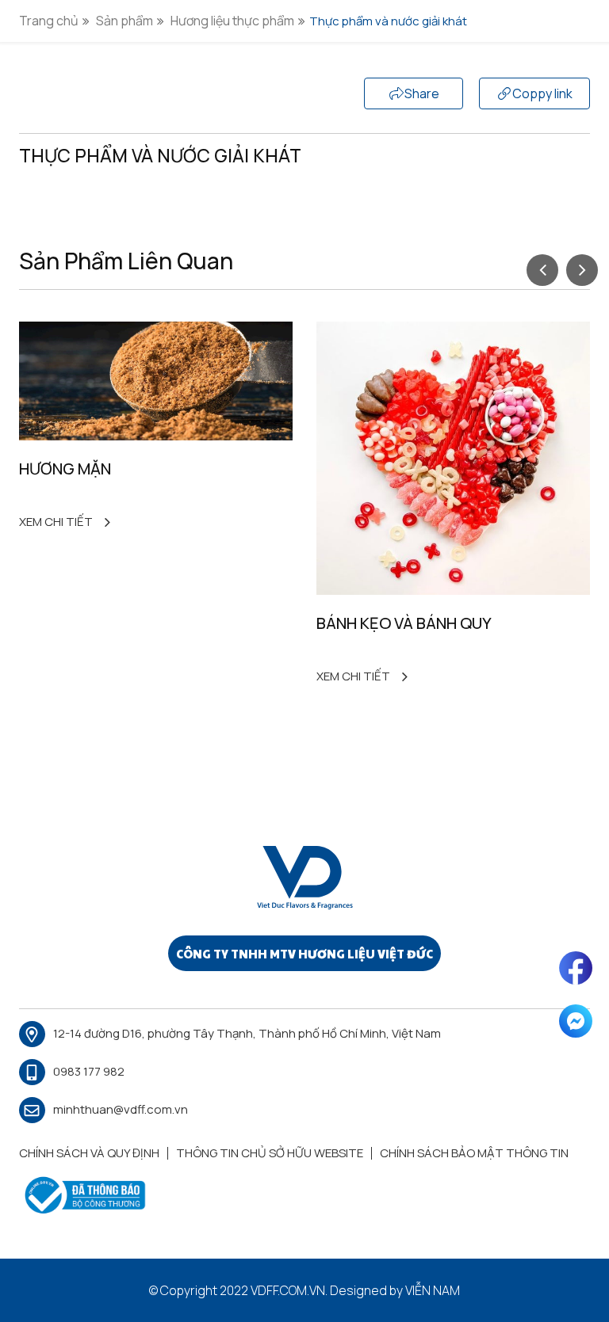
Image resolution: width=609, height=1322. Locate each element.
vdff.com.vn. (289, 1290)
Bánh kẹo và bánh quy (404, 623)
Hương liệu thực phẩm (232, 20)
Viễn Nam (432, 1290)
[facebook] (576, 968)
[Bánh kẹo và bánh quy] (453, 458)
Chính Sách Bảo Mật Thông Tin (474, 1153)
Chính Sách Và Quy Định (89, 1153)
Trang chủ (49, 20)
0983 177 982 (88, 1071)
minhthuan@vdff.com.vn (120, 1109)
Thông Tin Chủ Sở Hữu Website (269, 1153)
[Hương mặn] (156, 381)
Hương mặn (65, 468)
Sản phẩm (124, 20)
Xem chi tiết (56, 521)
